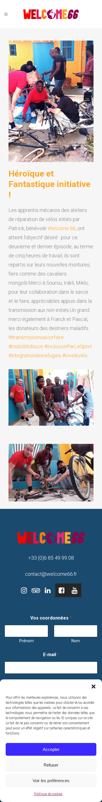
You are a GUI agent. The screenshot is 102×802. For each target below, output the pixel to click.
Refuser (51, 765)
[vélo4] (51, 397)
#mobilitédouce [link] (25, 346)
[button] (93, 686)
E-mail (51, 654)
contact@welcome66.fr (51, 574)
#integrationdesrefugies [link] (34, 355)
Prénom (26, 641)
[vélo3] (51, 472)
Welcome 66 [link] (62, 228)
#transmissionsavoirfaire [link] (37, 337)
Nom (75, 641)
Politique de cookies (48, 794)
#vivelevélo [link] (75, 355)
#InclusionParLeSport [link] (68, 346)
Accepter (51, 749)
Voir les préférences (51, 780)
